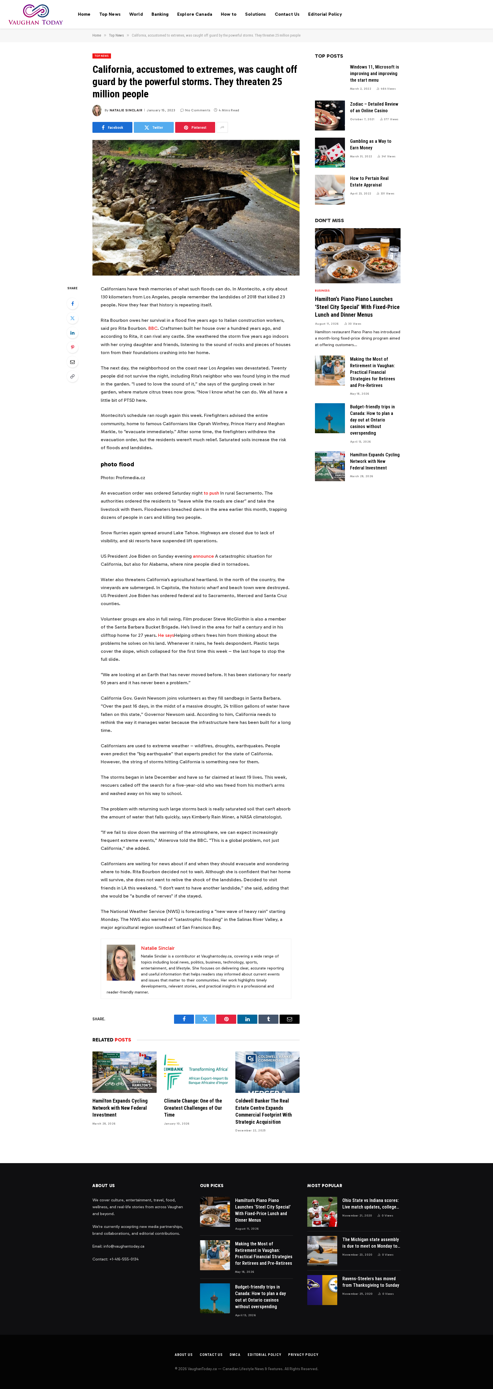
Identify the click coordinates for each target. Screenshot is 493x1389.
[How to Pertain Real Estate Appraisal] (330, 190)
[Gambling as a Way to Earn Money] (330, 153)
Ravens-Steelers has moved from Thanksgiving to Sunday (370, 1282)
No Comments (197, 110)
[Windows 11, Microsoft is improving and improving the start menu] (330, 78)
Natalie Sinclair (126, 110)
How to (229, 14)
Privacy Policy (303, 1354)
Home (84, 14)
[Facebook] (72, 303)
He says (166, 635)
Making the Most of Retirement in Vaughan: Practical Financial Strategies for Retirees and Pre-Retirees (372, 372)
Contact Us (287, 14)
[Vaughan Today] (36, 14)
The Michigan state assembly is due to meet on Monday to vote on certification (370, 1243)
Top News (110, 14)
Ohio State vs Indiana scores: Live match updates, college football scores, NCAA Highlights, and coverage (370, 1204)
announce (203, 556)
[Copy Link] (72, 376)
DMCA (235, 1354)
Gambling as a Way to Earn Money (370, 144)
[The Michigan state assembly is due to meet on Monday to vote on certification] (322, 1251)
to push (211, 493)
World (136, 14)
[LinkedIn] (72, 332)
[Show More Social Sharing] (222, 127)
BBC (152, 328)
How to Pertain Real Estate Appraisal (369, 182)
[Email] (72, 362)
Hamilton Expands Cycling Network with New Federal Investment (120, 1108)
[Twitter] (72, 318)
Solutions (255, 14)
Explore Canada (194, 14)
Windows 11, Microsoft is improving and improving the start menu (374, 73)
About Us (184, 1354)
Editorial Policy (325, 14)
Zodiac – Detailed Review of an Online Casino (374, 107)
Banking (160, 14)
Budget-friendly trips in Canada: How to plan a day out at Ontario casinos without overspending (372, 420)
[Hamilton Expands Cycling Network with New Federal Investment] (124, 1072)
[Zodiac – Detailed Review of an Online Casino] (330, 116)
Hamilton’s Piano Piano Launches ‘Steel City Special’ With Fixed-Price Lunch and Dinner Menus (357, 307)
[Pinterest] (72, 347)
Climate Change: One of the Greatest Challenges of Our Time (193, 1108)
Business (322, 290)
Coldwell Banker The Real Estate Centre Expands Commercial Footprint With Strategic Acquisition (263, 1111)
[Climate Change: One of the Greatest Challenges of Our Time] (196, 1072)
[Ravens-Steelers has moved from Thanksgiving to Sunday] (322, 1290)
